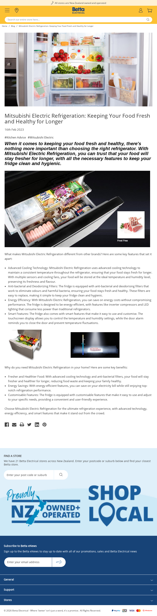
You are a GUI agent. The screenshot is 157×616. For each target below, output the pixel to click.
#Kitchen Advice (15, 137)
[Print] (22, 425)
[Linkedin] (37, 425)
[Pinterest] (44, 425)
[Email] (14, 425)
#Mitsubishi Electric (41, 137)
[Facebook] (7, 425)
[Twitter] (29, 425)
